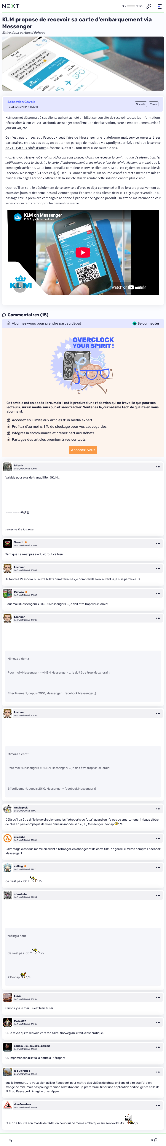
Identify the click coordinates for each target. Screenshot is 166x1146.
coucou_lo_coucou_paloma (32, 1045)
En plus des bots (36, 142)
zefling (18, 866)
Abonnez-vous (83, 450)
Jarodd (18, 542)
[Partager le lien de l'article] (11, 1140)
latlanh (18, 465)
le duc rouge (22, 1070)
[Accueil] (10, 6)
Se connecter (148, 323)
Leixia (17, 996)
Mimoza (19, 592)
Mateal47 (20, 1021)
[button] (160, 6)
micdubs (19, 837)
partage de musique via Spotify (94, 142)
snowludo (20, 894)
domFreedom (22, 1104)
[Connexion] (149, 6)
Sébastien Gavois (21, 102)
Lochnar (19, 567)
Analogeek (21, 807)
